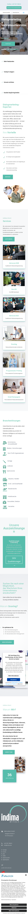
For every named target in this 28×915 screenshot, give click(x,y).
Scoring (14, 344)
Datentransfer (6, 12)
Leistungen (8, 239)
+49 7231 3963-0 (16, 4)
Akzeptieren (13, 679)
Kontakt (8, 43)
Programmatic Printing (14, 371)
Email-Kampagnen (14, 397)
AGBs (4, 856)
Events (4, 852)
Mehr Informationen (13, 675)
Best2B (14, 289)
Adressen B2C (14, 316)
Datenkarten (16, 12)
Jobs (4, 854)
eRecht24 (20, 684)
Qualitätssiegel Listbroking (14, 541)
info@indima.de (8, 845)
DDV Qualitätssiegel (14, 560)
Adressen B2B (14, 263)
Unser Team (8, 752)
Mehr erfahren (7, 642)
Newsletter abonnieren (14, 7)
